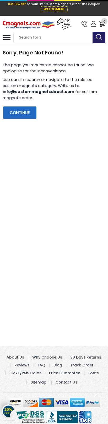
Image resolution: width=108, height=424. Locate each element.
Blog (57, 365)
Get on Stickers (8, 412)
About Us (15, 357)
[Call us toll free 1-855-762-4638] (84, 23)
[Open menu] (6, 37)
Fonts (93, 373)
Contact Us (66, 382)
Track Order (82, 365)
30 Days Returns (85, 357)
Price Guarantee (64, 373)
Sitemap (38, 382)
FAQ (41, 365)
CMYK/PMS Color (25, 373)
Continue (20, 112)
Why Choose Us (47, 357)
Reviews (22, 365)
